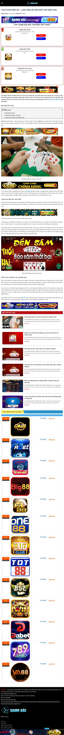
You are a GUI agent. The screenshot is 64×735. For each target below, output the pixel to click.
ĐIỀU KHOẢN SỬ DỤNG (6, 727)
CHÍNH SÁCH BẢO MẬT (6, 725)
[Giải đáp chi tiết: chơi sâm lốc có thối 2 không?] (12, 354)
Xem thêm (26, 323)
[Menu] (2, 3)
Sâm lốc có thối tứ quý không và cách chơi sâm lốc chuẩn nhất (41, 334)
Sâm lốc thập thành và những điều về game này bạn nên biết (41, 381)
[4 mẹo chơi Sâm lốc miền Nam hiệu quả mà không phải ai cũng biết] (12, 402)
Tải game (43, 418)
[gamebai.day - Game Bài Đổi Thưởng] (32, 3)
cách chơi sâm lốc (54, 99)
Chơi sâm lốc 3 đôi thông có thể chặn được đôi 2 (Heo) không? (42, 365)
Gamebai (3, 689)
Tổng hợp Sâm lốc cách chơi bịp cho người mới (40, 317)
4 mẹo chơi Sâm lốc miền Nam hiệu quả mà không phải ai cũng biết (42, 397)
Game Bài (3, 721)
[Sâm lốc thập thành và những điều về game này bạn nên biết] (12, 386)
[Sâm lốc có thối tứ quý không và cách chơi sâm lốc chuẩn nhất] (12, 338)
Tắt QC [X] (47, 728)
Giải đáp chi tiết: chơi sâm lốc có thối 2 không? (40, 349)
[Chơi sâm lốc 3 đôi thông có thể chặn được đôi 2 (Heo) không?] (12, 370)
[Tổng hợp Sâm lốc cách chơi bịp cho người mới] (12, 322)
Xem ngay (52, 418)
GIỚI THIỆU (3, 723)
